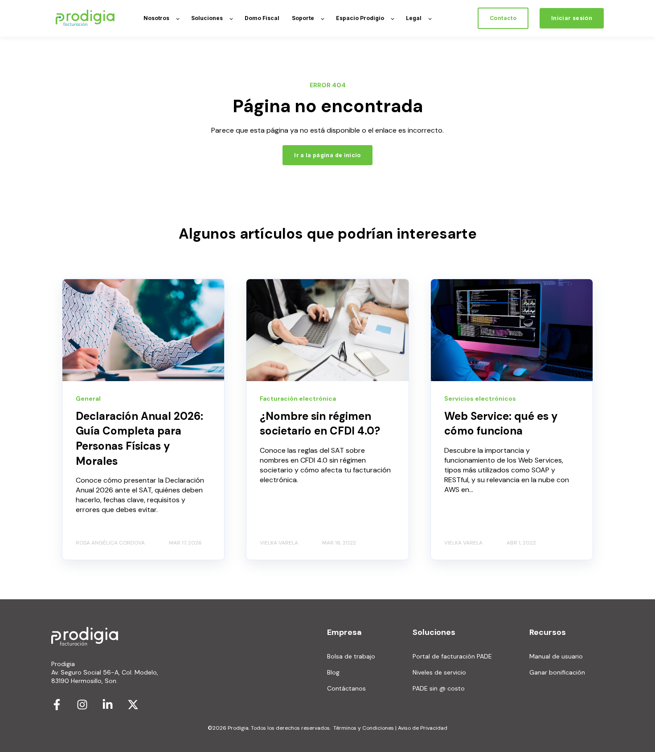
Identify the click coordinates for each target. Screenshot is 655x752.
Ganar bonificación (557, 672)
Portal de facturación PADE (452, 656)
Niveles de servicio (439, 672)
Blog (333, 672)
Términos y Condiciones (363, 728)
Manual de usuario (556, 656)
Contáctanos (346, 688)
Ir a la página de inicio (327, 155)
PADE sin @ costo (439, 688)
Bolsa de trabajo (351, 656)
